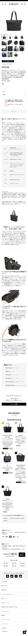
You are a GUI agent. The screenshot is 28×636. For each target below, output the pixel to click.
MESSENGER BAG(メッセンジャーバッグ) (15, 385)
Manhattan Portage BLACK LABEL (17, 518)
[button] (5, 79)
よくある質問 (4, 581)
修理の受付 (3, 590)
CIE (7, 465)
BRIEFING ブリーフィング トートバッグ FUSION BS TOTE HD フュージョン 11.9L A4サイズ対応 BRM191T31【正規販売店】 (20, 439)
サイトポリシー (4, 623)
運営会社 (3, 615)
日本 (4, 631)
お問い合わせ (4, 585)
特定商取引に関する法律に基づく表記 (9, 606)
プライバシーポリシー (6, 619)
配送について (5, 544)
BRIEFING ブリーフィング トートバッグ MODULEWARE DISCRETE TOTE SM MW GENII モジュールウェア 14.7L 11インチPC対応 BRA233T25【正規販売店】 (7, 504)
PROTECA (5, 520)
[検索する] (5, 4)
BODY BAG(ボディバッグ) (11, 368)
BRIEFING (20, 435)
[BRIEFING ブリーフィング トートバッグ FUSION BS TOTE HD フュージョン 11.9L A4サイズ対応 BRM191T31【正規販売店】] (20, 427)
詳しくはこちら (14, 204)
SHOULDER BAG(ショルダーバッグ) (14, 381)
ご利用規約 (3, 628)
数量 (3, 83)
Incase (5, 67)
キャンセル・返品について (7, 594)
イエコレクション (5, 611)
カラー (3, 91)
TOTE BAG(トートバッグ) (11, 375)
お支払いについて (6, 530)
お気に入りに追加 (8, 64)
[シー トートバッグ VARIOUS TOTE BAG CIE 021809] (7, 457)
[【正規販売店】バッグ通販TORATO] (13, 4)
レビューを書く (14, 404)
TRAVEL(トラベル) (10, 371)
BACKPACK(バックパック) (11, 378)
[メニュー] (2, 4)
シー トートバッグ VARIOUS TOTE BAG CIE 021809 (7, 468)
